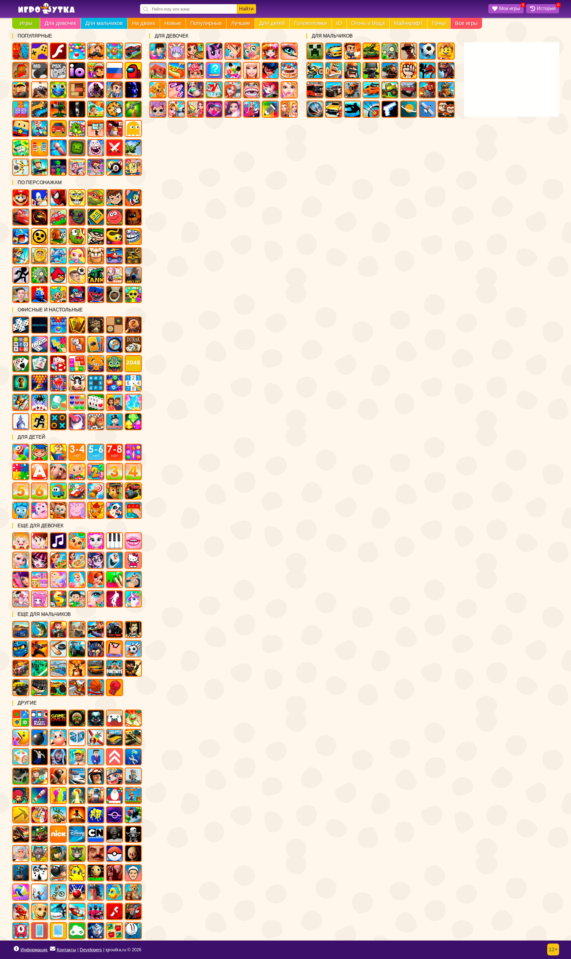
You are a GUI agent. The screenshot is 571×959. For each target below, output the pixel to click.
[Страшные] (95, 718)
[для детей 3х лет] (114, 471)
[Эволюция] (133, 756)
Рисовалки (133, 167)
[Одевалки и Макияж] (95, 599)
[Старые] (58, 718)
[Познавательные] (58, 452)
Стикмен (427, 70)
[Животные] (58, 471)
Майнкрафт (408, 23)
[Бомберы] (58, 872)
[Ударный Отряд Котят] (39, 853)
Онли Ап (133, 275)
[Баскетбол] (95, 687)
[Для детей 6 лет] (39, 491)
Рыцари (333, 70)
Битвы (133, 147)
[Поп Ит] (133, 510)
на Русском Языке (114, 70)
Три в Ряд (114, 51)
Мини (58, 89)
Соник (39, 197)
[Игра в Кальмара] (95, 911)
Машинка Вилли (58, 217)
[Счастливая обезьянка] (95, 363)
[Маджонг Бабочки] (20, 402)
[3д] (77, 737)
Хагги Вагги (95, 294)
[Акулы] (58, 911)
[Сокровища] (133, 421)
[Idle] (133, 814)
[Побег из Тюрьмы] (133, 629)
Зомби (390, 51)
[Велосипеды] (58, 892)
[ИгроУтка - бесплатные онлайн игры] (46, 8)
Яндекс (39, 51)
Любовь (214, 109)
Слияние (39, 147)
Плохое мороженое (95, 255)
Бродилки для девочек (270, 89)
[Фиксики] (20, 510)
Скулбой (20, 294)
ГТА (408, 51)
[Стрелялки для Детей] (95, 491)
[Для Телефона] (39, 930)
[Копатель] (20, 814)
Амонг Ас (133, 70)
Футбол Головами (77, 275)
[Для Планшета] (58, 930)
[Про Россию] (114, 718)
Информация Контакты (48, 949)
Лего (446, 51)
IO (339, 23)
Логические (20, 109)
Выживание (133, 109)
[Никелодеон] (58, 834)
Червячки (114, 236)
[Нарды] (77, 344)
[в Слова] (20, 344)
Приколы (95, 147)
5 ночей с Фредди (133, 217)
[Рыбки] (114, 892)
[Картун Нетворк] (95, 834)
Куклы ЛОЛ (158, 109)
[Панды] (114, 510)
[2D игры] (133, 776)
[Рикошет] (95, 756)
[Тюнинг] (20, 776)
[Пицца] (77, 560)
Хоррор (77, 109)
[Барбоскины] (58, 510)
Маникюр (176, 89)
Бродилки (95, 109)
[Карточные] (95, 402)
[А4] (20, 853)
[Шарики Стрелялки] (58, 325)
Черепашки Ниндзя (95, 197)
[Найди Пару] (114, 930)
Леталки (427, 109)
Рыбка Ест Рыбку (20, 236)
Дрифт (371, 89)
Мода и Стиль (232, 109)
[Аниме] (114, 776)
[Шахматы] (95, 325)
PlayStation (58, 70)
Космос (408, 109)
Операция (195, 70)
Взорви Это (77, 255)
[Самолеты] (95, 737)
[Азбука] (39, 471)
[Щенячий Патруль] (114, 491)
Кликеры (114, 109)
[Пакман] (20, 737)
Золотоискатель (20, 255)
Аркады (133, 128)
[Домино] (39, 344)
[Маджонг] (77, 325)
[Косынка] (95, 344)
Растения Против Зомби (39, 275)
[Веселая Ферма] (77, 383)
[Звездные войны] (39, 668)
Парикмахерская (270, 51)
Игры (26, 23)
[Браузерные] (39, 325)
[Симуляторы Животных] (133, 892)
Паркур (352, 109)
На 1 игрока (114, 89)
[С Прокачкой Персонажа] (114, 756)
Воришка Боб (95, 236)
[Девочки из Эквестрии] (95, 560)
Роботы (446, 89)
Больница (232, 89)
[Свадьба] (77, 579)
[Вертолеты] (77, 911)
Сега (39, 70)
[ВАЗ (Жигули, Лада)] (114, 737)
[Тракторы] (77, 648)
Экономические (95, 167)
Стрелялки (352, 51)
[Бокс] (114, 687)
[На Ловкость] (39, 814)
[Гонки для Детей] (77, 491)
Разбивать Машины (352, 89)
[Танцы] (114, 599)
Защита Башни (58, 109)
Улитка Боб (58, 236)
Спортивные (315, 109)
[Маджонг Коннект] (39, 363)
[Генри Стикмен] (133, 930)
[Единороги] (133, 599)
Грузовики (390, 89)
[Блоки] (77, 363)
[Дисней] (77, 834)
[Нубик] (114, 648)
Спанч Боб (77, 197)
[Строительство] (77, 756)
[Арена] (77, 814)
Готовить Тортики (289, 70)
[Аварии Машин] (58, 668)
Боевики (39, 167)
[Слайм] (114, 579)
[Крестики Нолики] (58, 421)
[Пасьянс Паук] (39, 402)
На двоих (143, 23)
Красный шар (114, 217)
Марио (20, 197)
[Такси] (95, 668)
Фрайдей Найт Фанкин (77, 294)
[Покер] (58, 363)
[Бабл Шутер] (39, 383)
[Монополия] (114, 421)
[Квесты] (77, 718)
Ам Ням (77, 236)
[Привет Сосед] (95, 853)
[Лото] (95, 421)
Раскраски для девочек (232, 70)
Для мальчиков (104, 23)
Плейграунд (77, 147)
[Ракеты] (39, 795)
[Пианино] (114, 541)
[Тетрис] (58, 344)
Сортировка (58, 167)
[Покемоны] (114, 853)
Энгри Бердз (58, 275)
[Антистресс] (20, 756)
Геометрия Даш (95, 217)
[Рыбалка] (39, 629)
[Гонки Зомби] (39, 834)
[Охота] (77, 668)
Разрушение (58, 147)
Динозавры (446, 70)
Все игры (466, 23)
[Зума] (114, 363)
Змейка (39, 109)
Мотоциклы (315, 70)
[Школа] (77, 599)
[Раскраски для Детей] (133, 452)
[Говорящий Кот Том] (77, 853)
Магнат (77, 167)
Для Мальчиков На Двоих (446, 109)
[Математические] (95, 471)
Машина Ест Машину (114, 255)
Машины (133, 51)
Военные (427, 89)
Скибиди (114, 294)
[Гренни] (114, 834)
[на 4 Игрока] (39, 718)
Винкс (232, 51)
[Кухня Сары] (39, 541)
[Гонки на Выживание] (20, 834)
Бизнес (20, 147)
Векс (20, 275)
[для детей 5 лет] (20, 491)
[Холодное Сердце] (114, 560)
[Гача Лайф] (20, 599)
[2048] (133, 363)
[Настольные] (20, 325)
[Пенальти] (133, 648)
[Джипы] (58, 687)
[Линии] (77, 402)
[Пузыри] (133, 402)
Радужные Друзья (39, 294)
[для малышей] (77, 471)
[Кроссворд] (114, 383)
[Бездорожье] (20, 687)
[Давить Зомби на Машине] (20, 668)
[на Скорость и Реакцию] (77, 795)
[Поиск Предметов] (133, 325)
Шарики (77, 51)
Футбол (427, 51)
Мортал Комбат (39, 217)
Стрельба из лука (371, 109)
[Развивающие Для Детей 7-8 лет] (114, 452)
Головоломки (310, 23)
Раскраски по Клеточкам (270, 109)
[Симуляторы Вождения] (20, 629)
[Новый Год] (114, 795)
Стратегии (352, 70)
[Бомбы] (39, 737)
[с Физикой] (39, 756)
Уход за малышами (251, 51)
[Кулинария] (58, 560)
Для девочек (60, 23)
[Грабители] (39, 687)
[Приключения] (95, 776)
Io (77, 70)
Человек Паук (58, 197)
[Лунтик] (39, 510)
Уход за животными (158, 89)
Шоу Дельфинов (58, 255)
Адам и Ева (39, 255)
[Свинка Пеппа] (77, 510)
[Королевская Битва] (95, 795)
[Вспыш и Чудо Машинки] (133, 491)
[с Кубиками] (58, 402)
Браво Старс (39, 236)
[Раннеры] (95, 814)
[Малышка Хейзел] (20, 541)
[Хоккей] (58, 648)
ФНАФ (133, 89)
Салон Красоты (289, 89)
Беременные (195, 89)
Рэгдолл (20, 167)
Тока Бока (58, 294)
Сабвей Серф (95, 70)
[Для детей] (20, 452)
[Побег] (39, 421)
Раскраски (77, 128)
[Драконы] (20, 911)
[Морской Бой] (20, 421)
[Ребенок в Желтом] (133, 853)
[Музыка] (58, 541)
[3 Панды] (39, 872)
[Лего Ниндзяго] (20, 648)
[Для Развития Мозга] (77, 421)
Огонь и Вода (368, 23)
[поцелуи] (133, 541)
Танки (371, 51)
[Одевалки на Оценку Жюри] (20, 579)
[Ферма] (58, 737)
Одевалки (158, 51)
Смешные (95, 128)
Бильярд (114, 167)
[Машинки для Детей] (58, 491)
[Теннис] (39, 892)
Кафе (176, 70)
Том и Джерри (133, 197)
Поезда (390, 70)
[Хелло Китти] (133, 560)
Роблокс (20, 89)
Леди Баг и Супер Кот (270, 70)
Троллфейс (133, 236)
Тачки (20, 217)
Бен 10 (114, 197)
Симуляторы (58, 128)
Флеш (58, 51)
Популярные (206, 23)
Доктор (176, 109)
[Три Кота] (95, 510)
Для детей (272, 23)
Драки (408, 70)
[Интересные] (133, 718)
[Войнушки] (39, 648)
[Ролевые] (58, 756)
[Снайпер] (95, 629)
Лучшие (240, 23)
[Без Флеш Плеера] (114, 911)
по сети (95, 89)
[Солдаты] (133, 668)
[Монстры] (20, 930)
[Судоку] (133, 383)
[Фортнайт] (114, 668)
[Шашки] (114, 325)
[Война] (133, 737)
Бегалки (39, 128)
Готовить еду (195, 51)
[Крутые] (95, 930)
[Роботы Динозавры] (77, 687)
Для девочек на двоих (289, 109)
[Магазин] (58, 599)
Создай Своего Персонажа (176, 51)
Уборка (195, 109)
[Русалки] (58, 579)
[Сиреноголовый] (20, 872)
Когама (20, 128)
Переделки (214, 89)
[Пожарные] (39, 776)
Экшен (114, 147)
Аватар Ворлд (114, 275)
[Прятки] (58, 795)
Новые (172, 23)
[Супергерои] (133, 911)
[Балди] (95, 872)
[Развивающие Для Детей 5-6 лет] (95, 452)
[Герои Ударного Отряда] (58, 853)
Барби (251, 70)
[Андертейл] (133, 834)
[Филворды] (95, 383)
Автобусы (315, 89)
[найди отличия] (114, 344)
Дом (158, 70)
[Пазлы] (20, 471)
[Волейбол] (20, 892)
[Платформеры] (133, 795)
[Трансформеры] (95, 648)
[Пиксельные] (20, 795)
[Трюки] (58, 814)
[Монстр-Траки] (114, 629)
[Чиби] (39, 599)
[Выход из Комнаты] (20, 383)
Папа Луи (95, 51)
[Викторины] (114, 402)
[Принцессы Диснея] (20, 560)
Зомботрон (77, 217)
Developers (91, 949)
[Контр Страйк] (77, 629)
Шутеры (39, 89)
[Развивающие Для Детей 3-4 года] (77, 452)
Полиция (333, 89)
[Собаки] (39, 911)
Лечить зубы (251, 89)
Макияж (289, 51)
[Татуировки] (133, 579)
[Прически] (95, 579)
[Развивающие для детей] (39, 452)
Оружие (390, 109)
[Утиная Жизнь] (77, 872)
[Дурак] (133, 344)
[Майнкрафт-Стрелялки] (58, 629)
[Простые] (77, 930)
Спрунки (133, 294)
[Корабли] (77, 776)
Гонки (439, 23)
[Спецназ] (58, 776)
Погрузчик (133, 255)
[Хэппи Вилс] (133, 872)
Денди (20, 70)
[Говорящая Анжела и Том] (95, 541)
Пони (214, 51)
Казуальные (114, 128)
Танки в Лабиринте (95, 275)
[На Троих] (20, 718)
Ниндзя (371, 70)
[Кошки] (77, 541)
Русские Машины (408, 89)
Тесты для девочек (214, 70)
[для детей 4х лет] (133, 471)
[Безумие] (114, 872)
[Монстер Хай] (39, 560)
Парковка (333, 109)
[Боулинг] (77, 892)
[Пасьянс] (20, 363)
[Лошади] (95, 892)
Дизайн (251, 109)
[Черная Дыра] (114, 814)
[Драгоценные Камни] (58, 383)
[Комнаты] (39, 579)
